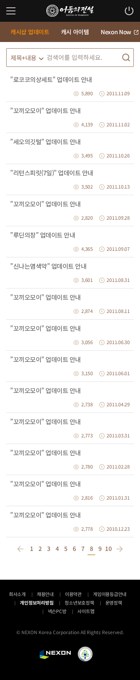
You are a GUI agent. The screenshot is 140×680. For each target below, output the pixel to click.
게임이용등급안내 (109, 594)
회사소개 (17, 594)
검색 (126, 57)
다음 (118, 549)
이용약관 (73, 594)
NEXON (55, 654)
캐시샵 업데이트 (29, 32)
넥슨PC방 (57, 611)
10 (108, 548)
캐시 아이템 (75, 32)
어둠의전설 (70, 11)
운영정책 (113, 602)
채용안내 (45, 594)
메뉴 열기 (11, 11)
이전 (21, 549)
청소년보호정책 (79, 602)
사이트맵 (85, 611)
